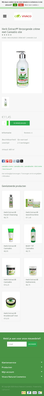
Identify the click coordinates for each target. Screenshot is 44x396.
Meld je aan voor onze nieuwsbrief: (22, 338)
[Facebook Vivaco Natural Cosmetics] (11, 352)
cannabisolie (28, 166)
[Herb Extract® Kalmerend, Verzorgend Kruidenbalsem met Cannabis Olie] (33, 267)
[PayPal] (29, 393)
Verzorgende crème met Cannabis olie (22, 38)
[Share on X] (21, 161)
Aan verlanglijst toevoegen (11, 174)
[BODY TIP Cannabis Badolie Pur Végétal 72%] (33, 233)
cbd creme (38, 166)
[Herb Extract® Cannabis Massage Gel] (11, 267)
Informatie (6, 133)
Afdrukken (6, 176)
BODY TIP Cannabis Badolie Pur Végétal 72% (31, 247)
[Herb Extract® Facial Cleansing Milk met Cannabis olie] (11, 200)
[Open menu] (5, 16)
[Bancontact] (39, 393)
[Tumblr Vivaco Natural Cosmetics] (29, 352)
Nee (21, 5)
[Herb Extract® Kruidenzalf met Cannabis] (11, 301)
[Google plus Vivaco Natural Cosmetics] (20, 352)
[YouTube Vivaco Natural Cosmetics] (24, 352)
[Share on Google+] (7, 161)
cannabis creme (7, 166)
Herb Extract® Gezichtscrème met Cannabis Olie (32, 213)
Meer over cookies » (32, 5)
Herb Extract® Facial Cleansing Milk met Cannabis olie (10, 213)
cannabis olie (18, 166)
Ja (15, 5)
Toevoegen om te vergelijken (31, 174)
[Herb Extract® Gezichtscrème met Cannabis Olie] (33, 200)
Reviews (28, 133)
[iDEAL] (23, 393)
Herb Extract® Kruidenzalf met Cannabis (11, 314)
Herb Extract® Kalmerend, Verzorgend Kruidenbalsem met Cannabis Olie (32, 280)
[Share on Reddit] (14, 161)
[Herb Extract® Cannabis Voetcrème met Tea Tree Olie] (11, 233)
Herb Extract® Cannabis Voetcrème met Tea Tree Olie (10, 247)
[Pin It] (10, 161)
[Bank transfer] (34, 393)
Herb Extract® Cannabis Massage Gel (10, 280)
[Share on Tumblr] (17, 161)
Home (4, 38)
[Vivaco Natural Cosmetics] (27, 16)
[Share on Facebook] (3, 161)
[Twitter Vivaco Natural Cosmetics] (15, 352)
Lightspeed (6, 390)
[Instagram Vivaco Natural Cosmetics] (33, 352)
